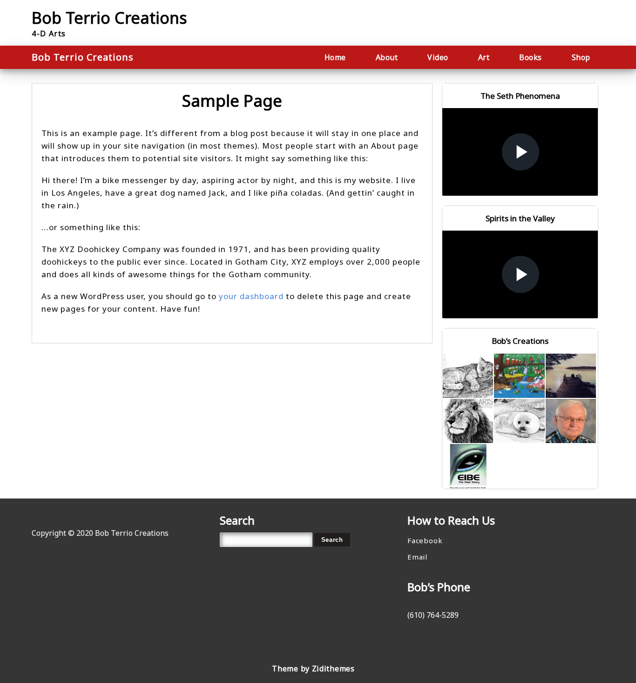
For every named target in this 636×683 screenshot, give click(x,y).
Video (437, 57)
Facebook (424, 540)
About (387, 57)
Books (530, 57)
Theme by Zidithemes (313, 668)
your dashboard (251, 296)
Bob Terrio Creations (109, 17)
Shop (581, 57)
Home (335, 57)
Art (484, 57)
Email (417, 556)
